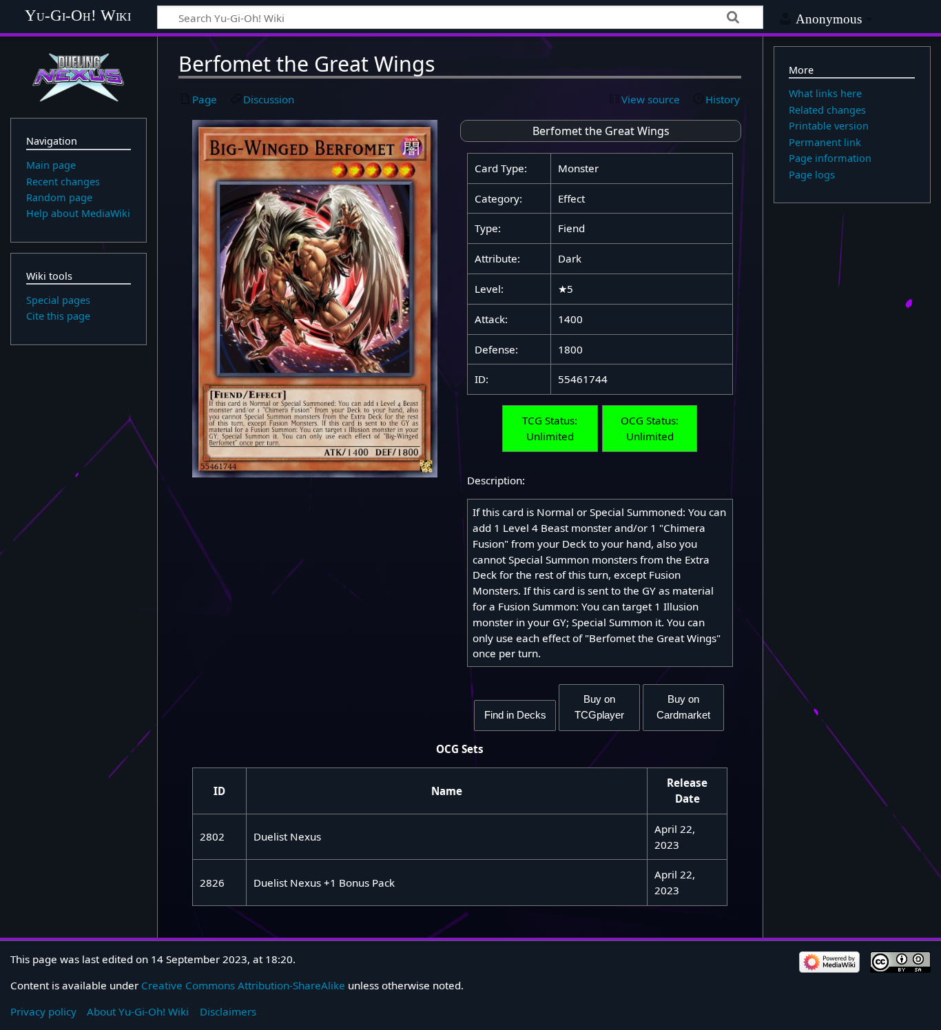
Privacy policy (43, 1011)
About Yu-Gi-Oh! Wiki (138, 1011)
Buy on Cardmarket (683, 707)
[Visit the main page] (78, 75)
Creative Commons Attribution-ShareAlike (243, 985)
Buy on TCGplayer (599, 707)
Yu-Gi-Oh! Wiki (78, 14)
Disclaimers (228, 1011)
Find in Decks (515, 715)
